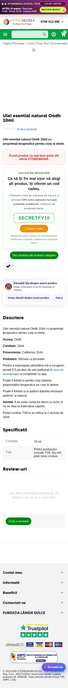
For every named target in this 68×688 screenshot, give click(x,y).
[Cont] (53, 34)
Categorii (5, 34)
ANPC (6, 679)
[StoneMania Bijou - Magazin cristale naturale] (19, 21)
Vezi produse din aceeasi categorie (34, 255)
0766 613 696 (50, 22)
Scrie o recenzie (27, 129)
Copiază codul (34, 228)
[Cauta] (44, 34)
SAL (14, 679)
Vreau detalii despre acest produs (28, 298)
